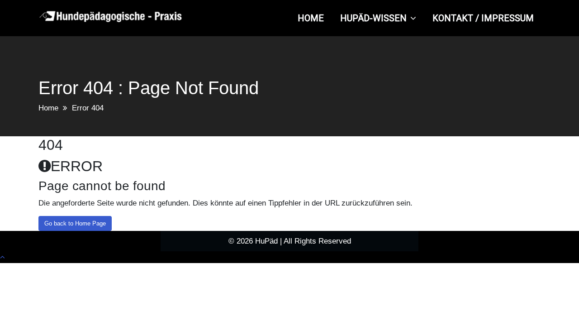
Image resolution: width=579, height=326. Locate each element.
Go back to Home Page (75, 223)
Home (48, 108)
